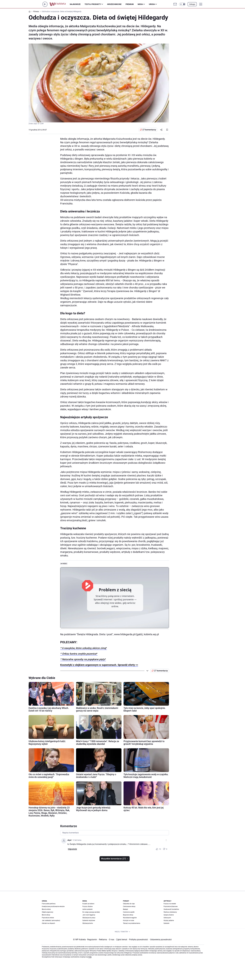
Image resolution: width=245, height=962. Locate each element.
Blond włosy (46, 915)
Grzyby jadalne (169, 920)
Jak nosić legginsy (88, 915)
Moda (140, 4)
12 (160, 849)
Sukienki (166, 923)
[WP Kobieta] (60, 4)
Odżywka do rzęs (129, 904)
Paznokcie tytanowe (170, 906)
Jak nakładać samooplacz (51, 920)
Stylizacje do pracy (88, 918)
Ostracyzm (167, 918)
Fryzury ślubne (87, 906)
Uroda (152, 4)
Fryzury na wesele (170, 904)
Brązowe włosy (128, 915)
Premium (130, 4)
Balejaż (125, 909)
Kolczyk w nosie (128, 920)
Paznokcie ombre (48, 918)
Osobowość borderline (171, 909)
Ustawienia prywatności (160, 939)
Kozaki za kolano (88, 904)
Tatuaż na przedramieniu (131, 923)
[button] (182, 4)
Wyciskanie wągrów (130, 918)
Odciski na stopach (48, 923)
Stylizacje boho (87, 923)
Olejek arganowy (47, 912)
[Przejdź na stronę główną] (45, 6)
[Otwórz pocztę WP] (175, 4)
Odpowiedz (72, 849)
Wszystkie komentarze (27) (113, 858)
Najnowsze (75, 4)
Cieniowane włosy (129, 906)
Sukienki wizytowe (88, 920)
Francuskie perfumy (49, 904)
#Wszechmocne (114, 4)
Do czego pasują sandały (91, 912)
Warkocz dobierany (170, 912)
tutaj (89, 957)
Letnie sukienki (87, 909)
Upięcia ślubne (169, 915)
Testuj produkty (93, 4)
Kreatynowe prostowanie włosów (53, 906)
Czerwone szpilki (128, 912)
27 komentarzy (149, 129)
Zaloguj (192, 4)
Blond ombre (46, 909)
